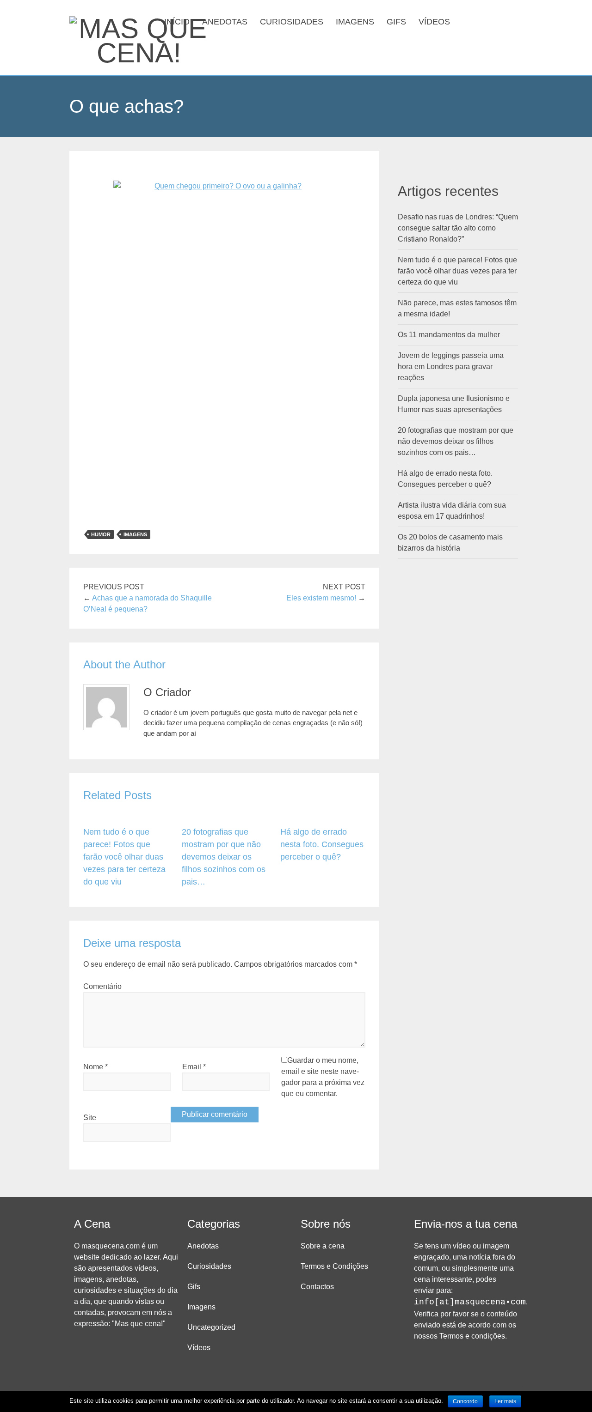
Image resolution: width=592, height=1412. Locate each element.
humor (101, 534)
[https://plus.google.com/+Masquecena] (514, 21)
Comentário (102, 986)
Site (89, 1117)
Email (194, 1067)
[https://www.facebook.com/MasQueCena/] (484, 21)
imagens (135, 534)
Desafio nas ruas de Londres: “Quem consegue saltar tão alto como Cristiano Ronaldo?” (458, 228)
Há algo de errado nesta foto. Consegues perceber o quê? (322, 844)
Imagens (355, 21)
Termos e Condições (334, 1266)
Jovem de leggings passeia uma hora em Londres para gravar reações (451, 366)
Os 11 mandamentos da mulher (449, 335)
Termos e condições (472, 1336)
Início (177, 21)
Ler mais (505, 1401)
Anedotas (224, 21)
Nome (95, 1067)
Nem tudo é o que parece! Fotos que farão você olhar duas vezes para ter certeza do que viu (124, 856)
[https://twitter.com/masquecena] (499, 21)
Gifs (396, 21)
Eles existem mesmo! (321, 598)
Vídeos (434, 21)
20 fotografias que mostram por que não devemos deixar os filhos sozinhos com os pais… (223, 856)
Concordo (465, 1401)
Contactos (317, 1287)
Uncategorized (211, 1327)
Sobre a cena (323, 1246)
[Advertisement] (224, 454)
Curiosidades (291, 21)
